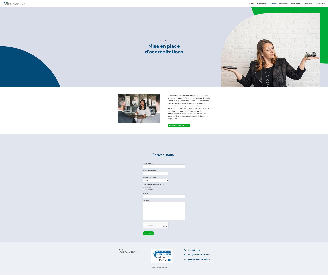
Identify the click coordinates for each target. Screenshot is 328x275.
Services (272, 3)
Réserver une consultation (178, 125)
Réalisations (283, 3)
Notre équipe (261, 3)
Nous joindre (307, 3)
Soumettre (148, 233)
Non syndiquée (149, 190)
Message (146, 200)
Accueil (251, 3)
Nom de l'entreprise (149, 170)
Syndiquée (148, 187)
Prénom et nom (148, 163)
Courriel (146, 193)
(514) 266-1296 (320, 3)
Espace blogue (295, 3)
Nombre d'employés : (150, 177)
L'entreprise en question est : (153, 184)
